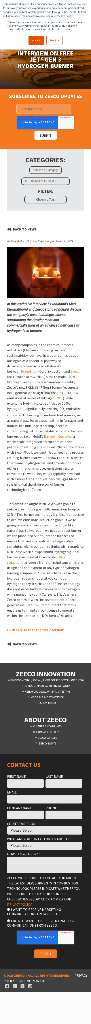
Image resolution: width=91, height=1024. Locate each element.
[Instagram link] (30, 986)
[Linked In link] (15, 986)
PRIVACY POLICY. (19, 904)
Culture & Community (47, 726)
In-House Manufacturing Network (47, 685)
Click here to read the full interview (35, 630)
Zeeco (75, 371)
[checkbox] (44, 917)
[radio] (44, 911)
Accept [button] (36, 40)
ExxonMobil (30, 371)
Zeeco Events (47, 743)
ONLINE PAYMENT (32, 981)
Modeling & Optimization (47, 697)
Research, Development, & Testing (47, 691)
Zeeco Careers (47, 737)
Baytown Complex (58, 436)
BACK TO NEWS (25, 229)
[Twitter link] (22, 986)
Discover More (47, 703)
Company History (47, 732)
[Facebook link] (7, 986)
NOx (60, 398)
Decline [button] (54, 40)
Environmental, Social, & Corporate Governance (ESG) (47, 680)
